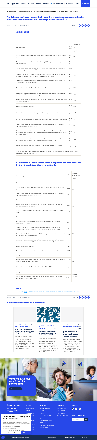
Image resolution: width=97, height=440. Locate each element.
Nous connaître (30, 408)
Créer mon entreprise (62, 408)
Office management (45, 419)
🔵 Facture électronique (57, 3)
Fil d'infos (14, 11)
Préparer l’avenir (60, 417)
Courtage (42, 424)
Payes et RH (43, 410)
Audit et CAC (43, 412)
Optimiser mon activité (62, 415)
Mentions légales (52, 437)
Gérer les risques (61, 413)
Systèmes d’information (46, 417)
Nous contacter (15, 389)
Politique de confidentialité (69, 437)
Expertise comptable (45, 408)
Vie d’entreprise (30, 413)
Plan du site (84, 437)
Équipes (28, 410)
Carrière (28, 412)
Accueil (9, 11)
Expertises (38, 3)
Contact (77, 3)
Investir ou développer (62, 412)
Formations (46, 3)
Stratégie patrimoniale (45, 415)
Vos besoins (30, 3)
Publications (69, 3)
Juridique (42, 413)
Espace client (85, 3)
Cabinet (23, 3)
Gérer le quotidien (61, 410)
